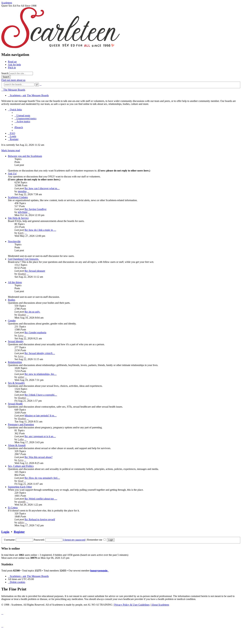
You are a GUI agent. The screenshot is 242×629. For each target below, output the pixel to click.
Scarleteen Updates (18, 197)
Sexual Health (15, 403)
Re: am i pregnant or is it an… (40, 436)
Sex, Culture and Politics (21, 466)
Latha (21, 439)
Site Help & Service (18, 218)
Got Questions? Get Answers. (23, 259)
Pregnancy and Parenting (21, 424)
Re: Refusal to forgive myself (40, 519)
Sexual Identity (16, 341)
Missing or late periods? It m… (41, 415)
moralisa (22, 191)
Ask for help (14, 64)
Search (4, 73)
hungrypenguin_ (99, 570)
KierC (21, 232)
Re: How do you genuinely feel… (42, 477)
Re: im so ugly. (32, 311)
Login (5, 532)
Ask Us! (12, 173)
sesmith (22, 501)
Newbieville (14, 241)
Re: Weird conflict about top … (41, 498)
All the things (15, 282)
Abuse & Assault (17, 445)
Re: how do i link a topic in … (40, 230)
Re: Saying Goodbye (35, 209)
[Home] (60, 47)
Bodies (11, 299)
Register (19, 532)
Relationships (15, 362)
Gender (12, 320)
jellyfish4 (22, 212)
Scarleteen (6, 2)
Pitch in (12, 67)
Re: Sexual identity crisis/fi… (40, 353)
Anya (20, 335)
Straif (20, 480)
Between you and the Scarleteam (25, 156)
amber (21, 377)
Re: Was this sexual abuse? (39, 457)
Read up (12, 61)
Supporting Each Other (20, 486)
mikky (21, 522)
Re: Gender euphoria (35, 332)
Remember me (95, 539)
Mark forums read (10, 150)
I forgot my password (74, 539)
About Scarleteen (160, 604)
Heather (22, 273)
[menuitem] (22, 115)
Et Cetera (13, 507)
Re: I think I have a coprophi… (41, 394)
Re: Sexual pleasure (35, 270)
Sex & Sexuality (16, 383)
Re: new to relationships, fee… (41, 374)
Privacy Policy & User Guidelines (131, 604)
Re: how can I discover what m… (42, 188)
